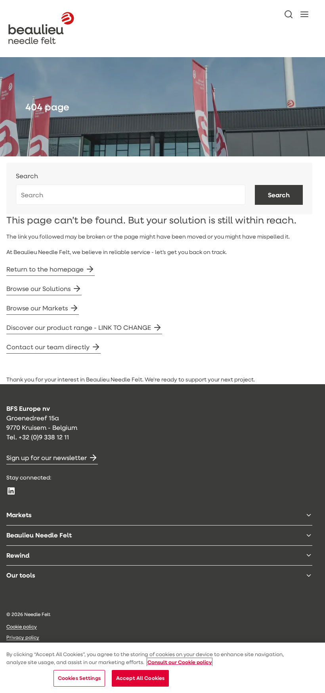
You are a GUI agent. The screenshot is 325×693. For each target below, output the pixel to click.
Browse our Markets (37, 308)
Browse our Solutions (38, 288)
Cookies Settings (79, 677)
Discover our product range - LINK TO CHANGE (78, 327)
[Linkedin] (11, 491)
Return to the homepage (45, 269)
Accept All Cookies (140, 677)
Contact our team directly (48, 347)
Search (27, 176)
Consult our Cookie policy (179, 662)
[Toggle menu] (308, 515)
